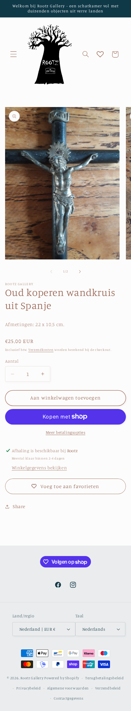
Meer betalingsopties (66, 432)
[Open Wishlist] (100, 54)
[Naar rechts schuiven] (80, 271)
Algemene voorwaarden (68, 688)
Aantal (12, 361)
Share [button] (19, 506)
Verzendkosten (41, 350)
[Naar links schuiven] (51, 271)
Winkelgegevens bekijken (39, 467)
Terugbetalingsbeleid (104, 678)
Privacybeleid (28, 688)
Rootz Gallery (32, 678)
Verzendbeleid (108, 688)
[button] (13, 54)
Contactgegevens (68, 698)
